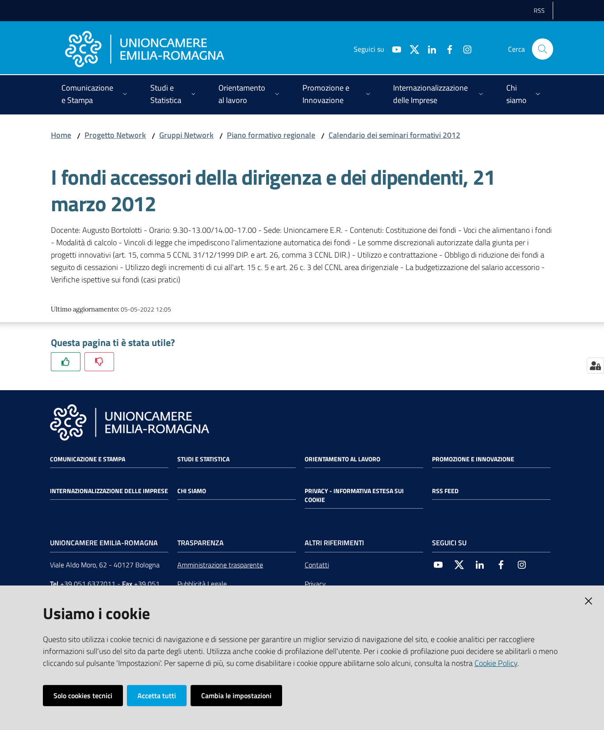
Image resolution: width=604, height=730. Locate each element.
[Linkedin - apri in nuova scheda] (428, 48)
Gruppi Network (186, 135)
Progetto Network (115, 135)
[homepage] (144, 49)
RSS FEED (445, 491)
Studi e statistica (203, 459)
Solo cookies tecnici (83, 695)
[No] (99, 361)
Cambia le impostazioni (236, 695)
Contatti (317, 564)
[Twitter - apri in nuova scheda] (411, 48)
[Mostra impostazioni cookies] (595, 365)
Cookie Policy (495, 663)
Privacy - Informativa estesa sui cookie (354, 495)
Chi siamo (191, 491)
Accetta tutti (157, 695)
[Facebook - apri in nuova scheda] (446, 48)
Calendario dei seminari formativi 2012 (394, 135)
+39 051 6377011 (87, 583)
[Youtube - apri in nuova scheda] (393, 48)
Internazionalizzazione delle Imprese (109, 491)
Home (61, 135)
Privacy (315, 583)
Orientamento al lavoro (342, 459)
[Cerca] (542, 49)
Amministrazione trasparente (220, 564)
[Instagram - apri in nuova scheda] (464, 48)
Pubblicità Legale (202, 583)
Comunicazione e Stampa (87, 459)
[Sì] (65, 361)
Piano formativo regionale (271, 135)
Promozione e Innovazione (473, 459)
